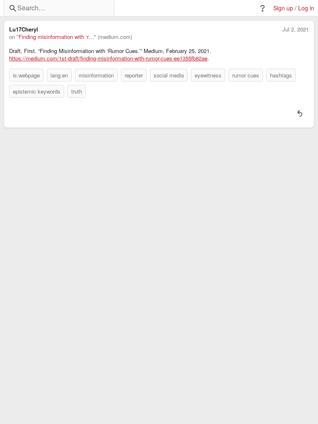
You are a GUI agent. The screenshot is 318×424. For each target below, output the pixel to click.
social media (169, 75)
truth (76, 91)
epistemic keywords (36, 91)
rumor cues (245, 75)
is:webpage (26, 75)
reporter (134, 75)
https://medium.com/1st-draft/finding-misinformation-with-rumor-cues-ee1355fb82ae (108, 58)
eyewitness (208, 75)
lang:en (59, 75)
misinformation (96, 75)
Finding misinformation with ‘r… (56, 37)
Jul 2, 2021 (295, 29)
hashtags (281, 75)
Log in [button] (306, 8)
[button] (262, 8)
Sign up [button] (283, 8)
